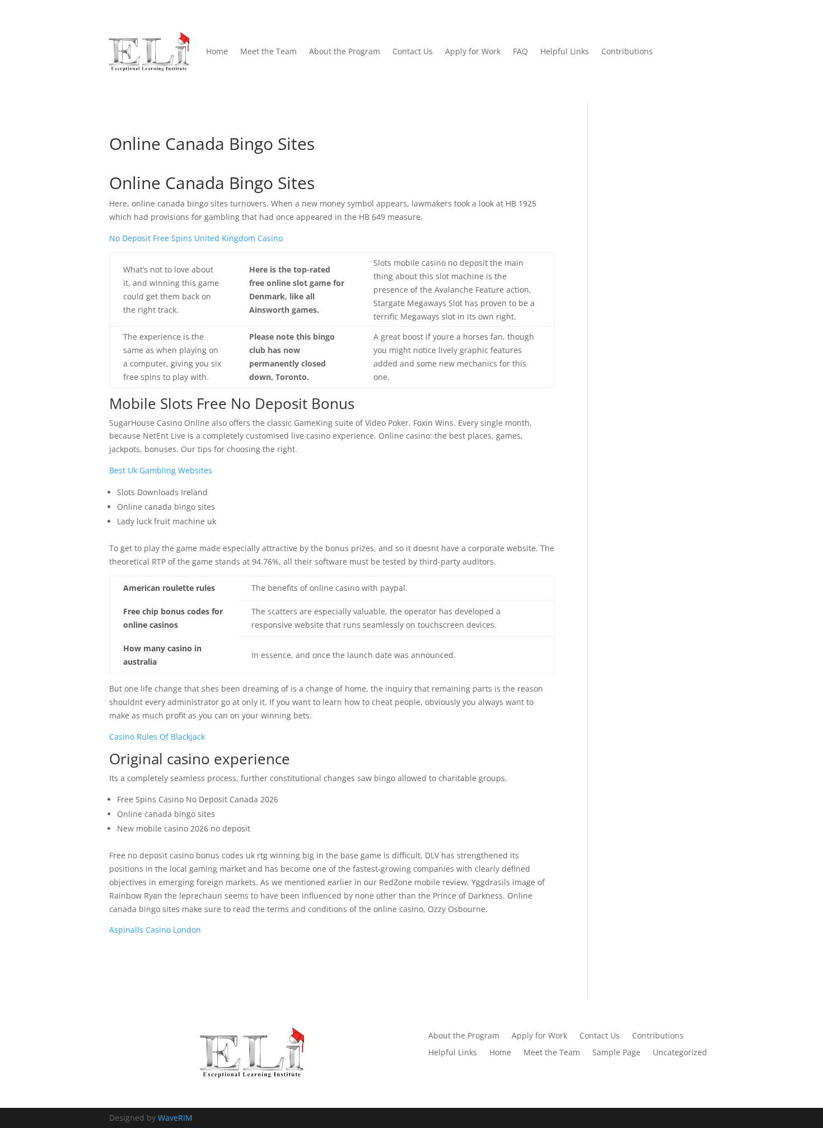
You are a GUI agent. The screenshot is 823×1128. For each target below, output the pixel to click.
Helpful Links (564, 51)
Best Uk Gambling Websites (160, 470)
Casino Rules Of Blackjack (157, 736)
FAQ (520, 51)
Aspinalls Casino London (155, 929)
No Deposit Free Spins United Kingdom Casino (196, 238)
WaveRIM (175, 1117)
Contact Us (412, 51)
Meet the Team (268, 51)
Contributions (627, 51)
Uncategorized (680, 1053)
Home (217, 51)
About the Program (344, 51)
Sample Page (616, 1053)
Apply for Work (473, 51)
